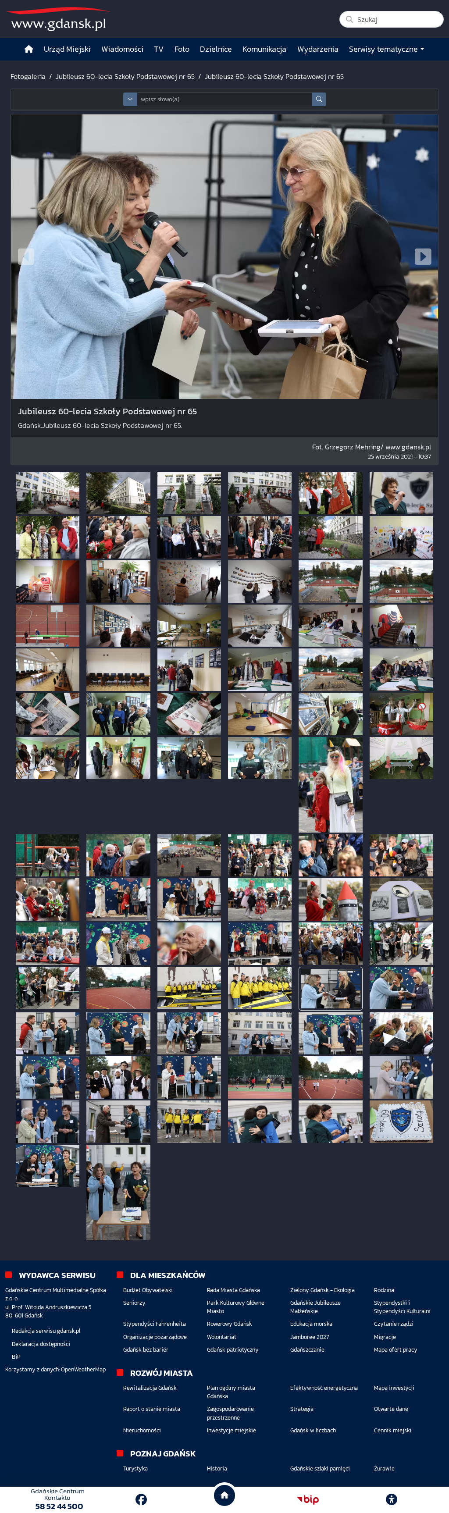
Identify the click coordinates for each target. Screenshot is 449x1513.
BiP (16, 1357)
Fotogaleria (28, 76)
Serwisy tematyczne (383, 49)
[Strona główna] (29, 49)
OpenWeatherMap (83, 1369)
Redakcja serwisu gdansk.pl (46, 1331)
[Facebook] (141, 1499)
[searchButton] (319, 99)
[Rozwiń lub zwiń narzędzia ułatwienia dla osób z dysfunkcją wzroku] (391, 1500)
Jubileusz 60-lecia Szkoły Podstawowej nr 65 (125, 76)
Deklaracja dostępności (41, 1344)
